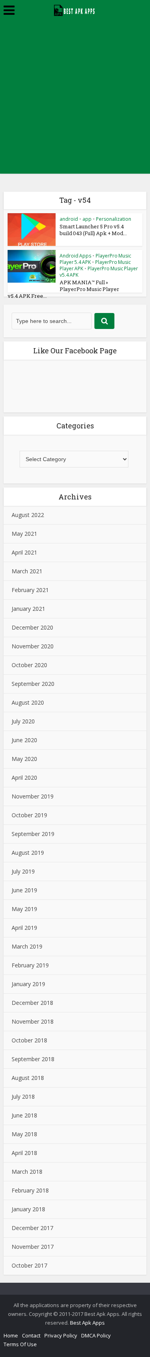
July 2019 (23, 871)
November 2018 (33, 1021)
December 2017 (32, 1228)
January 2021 (28, 608)
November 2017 (33, 1246)
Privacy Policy (60, 1335)
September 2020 (33, 683)
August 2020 (28, 702)
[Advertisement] (75, 99)
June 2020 (24, 740)
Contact (31, 1335)
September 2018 (33, 1059)
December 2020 (32, 627)
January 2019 (28, 984)
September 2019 (33, 834)
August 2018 (28, 1078)
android (69, 219)
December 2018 (32, 1002)
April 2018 (24, 1153)
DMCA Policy (96, 1335)
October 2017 (29, 1265)
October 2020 (29, 665)
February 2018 (30, 1190)
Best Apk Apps (87, 1322)
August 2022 (28, 515)
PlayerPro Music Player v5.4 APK (99, 271)
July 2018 (23, 1096)
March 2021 (27, 571)
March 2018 (27, 1171)
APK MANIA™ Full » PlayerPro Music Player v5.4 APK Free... (63, 289)
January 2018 (28, 1209)
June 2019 (24, 890)
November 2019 (33, 796)
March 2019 (27, 946)
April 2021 (24, 552)
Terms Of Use (20, 1344)
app (87, 219)
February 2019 (30, 965)
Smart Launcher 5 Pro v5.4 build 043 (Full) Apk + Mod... (93, 230)
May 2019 (24, 909)
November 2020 (33, 646)
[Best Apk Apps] (75, 9)
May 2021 (24, 533)
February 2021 (30, 590)
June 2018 (24, 1115)
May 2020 (24, 759)
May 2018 (24, 1134)
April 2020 (24, 777)
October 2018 (29, 1040)
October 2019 (29, 815)
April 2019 (24, 927)
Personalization (113, 219)
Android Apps (75, 255)
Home (11, 1335)
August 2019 (28, 852)
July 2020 (23, 721)
